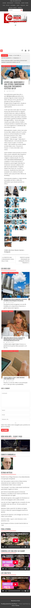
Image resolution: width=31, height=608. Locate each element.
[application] (15, 540)
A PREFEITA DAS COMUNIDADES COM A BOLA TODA (8, 259)
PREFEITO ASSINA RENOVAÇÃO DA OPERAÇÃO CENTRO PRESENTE (24, 260)
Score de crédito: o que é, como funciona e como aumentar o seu (14, 378)
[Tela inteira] (28, 547)
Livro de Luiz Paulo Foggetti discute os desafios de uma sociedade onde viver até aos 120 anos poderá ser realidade (15, 504)
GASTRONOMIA (13, 5)
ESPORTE (18, 5)
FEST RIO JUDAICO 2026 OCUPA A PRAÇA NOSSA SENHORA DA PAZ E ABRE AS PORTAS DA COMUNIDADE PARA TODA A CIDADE (14, 483)
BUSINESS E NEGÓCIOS (13, 7)
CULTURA (4, 3)
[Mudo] (25, 547)
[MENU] (1, 51)
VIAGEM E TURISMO (24, 3)
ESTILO (4, 5)
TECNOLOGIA (20, 7)
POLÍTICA (7, 5)
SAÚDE (27, 5)
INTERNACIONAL (17, 3)
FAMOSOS (14, 66)
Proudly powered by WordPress (9, 603)
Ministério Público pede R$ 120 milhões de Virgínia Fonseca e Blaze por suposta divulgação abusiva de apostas (14, 339)
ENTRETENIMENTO (10, 3)
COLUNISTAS (23, 5)
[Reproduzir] (3, 547)
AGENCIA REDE (11, 91)
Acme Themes (15, 605)
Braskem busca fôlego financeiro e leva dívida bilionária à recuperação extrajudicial (15, 300)
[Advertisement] (15, 38)
